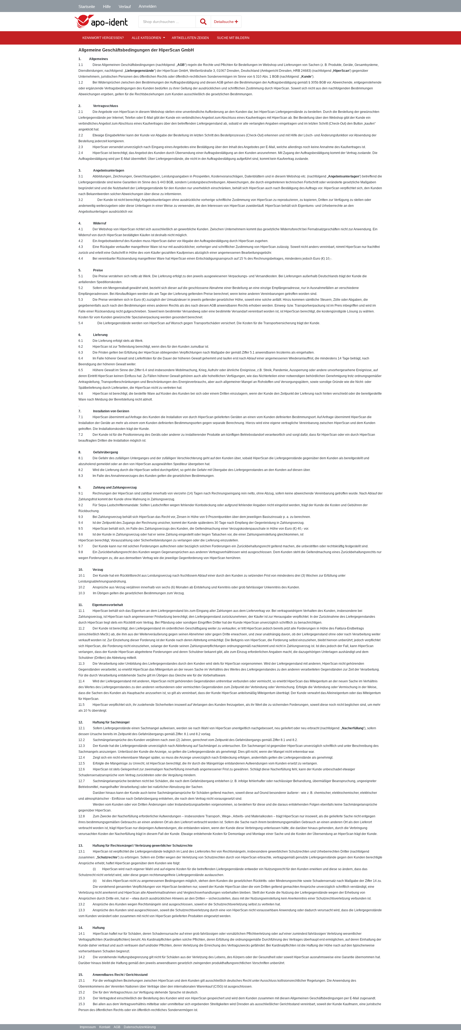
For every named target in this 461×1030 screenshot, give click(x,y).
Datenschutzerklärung (140, 1027)
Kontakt (104, 1027)
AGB (117, 1027)
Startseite (86, 6)
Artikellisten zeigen (190, 38)
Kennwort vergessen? (103, 38)
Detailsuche (224, 21)
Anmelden (147, 6)
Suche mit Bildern (233, 38)
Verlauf (125, 6)
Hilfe (107, 6)
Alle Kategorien (146, 38)
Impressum (88, 1027)
